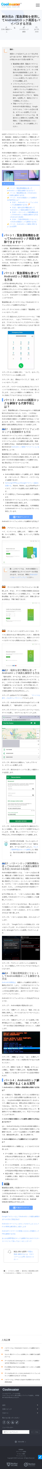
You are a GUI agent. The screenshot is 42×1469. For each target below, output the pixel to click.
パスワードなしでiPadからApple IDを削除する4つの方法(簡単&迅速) (22, 1381)
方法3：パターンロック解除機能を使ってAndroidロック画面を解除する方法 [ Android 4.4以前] (24, 214)
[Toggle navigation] (38, 5)
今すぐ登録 (34, 1432)
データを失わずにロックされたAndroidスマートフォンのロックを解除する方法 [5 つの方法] (22, 1374)
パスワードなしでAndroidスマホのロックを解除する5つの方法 (22, 1349)
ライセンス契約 (21, 1454)
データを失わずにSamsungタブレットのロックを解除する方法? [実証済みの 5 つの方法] (22, 1362)
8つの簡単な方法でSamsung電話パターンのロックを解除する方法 (22, 1368)
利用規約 (21, 1449)
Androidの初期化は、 (9, 982)
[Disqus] (22, 1307)
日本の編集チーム (6, 30)
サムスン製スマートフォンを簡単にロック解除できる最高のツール (22, 1355)
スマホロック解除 (24, 30)
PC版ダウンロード (22, 517)
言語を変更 (21, 1442)
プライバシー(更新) (21, 1451)
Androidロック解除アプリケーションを (25, 447)
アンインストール (21, 1456)
